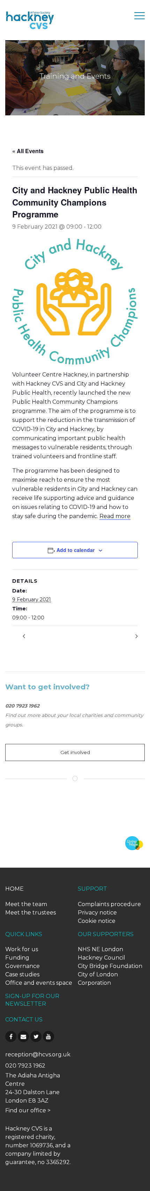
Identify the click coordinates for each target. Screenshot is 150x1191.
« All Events (28, 151)
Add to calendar (76, 549)
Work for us (21, 949)
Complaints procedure (109, 904)
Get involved (75, 752)
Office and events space (38, 983)
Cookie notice (96, 921)
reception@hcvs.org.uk (37, 1054)
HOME (14, 888)
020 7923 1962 (25, 1065)
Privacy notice (97, 912)
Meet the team (26, 904)
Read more (114, 516)
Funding (17, 957)
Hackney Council (101, 957)
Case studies (22, 974)
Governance (22, 966)
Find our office (25, 1110)
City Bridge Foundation (110, 966)
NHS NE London (100, 949)
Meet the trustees (30, 912)
